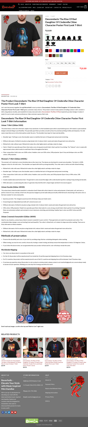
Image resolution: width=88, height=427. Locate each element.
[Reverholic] (8, 6)
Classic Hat (40, 7)
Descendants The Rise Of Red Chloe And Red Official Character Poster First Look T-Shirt (54, 362)
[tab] (5, 96)
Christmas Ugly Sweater (40, 4)
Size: (47, 59)
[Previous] (1, 354)
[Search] (19, 4)
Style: (47, 34)
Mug (34, 7)
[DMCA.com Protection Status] (31, 420)
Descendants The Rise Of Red (55, 82)
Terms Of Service (24, 10)
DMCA (32, 10)
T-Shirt (59, 4)
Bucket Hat (49, 7)
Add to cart (61, 73)
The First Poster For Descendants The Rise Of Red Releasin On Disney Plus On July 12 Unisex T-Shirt (11, 362)
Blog (22, 4)
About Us (28, 4)
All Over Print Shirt (25, 7)
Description (5, 96)
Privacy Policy (67, 7)
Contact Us (57, 7)
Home (47, 16)
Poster (65, 4)
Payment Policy (49, 384)
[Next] (86, 354)
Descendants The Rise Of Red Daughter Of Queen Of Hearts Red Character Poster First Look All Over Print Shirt (76, 363)
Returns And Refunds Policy (53, 388)
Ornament (52, 4)
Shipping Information (51, 392)
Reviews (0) (13, 96)
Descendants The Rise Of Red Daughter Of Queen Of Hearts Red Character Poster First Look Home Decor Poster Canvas (32, 363)
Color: (47, 47)
